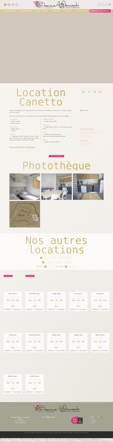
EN (9, 4)
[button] (109, 4)
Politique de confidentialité (81, 432)
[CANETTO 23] (56, 186)
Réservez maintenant (56, 156)
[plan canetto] (24, 214)
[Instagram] (102, 4)
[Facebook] (99, 4)
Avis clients (77, 417)
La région (67, 11)
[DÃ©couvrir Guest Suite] (80, 422)
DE (13, 4)
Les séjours (55, 11)
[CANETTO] (24, 186)
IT (16, 4)
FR (5, 4)
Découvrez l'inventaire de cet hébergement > (22, 147)
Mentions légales (68, 432)
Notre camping (42, 11)
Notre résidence (26, 11)
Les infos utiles (81, 11)
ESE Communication (37, 432)
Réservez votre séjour (100, 11)
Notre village (10, 11)
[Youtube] (106, 4)
